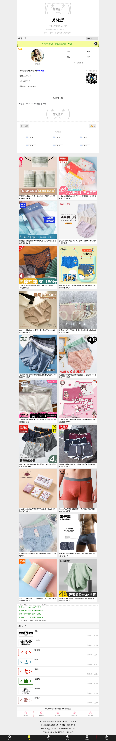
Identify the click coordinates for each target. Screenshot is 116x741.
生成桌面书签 (59, 732)
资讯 (88, 51)
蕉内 (36, 631)
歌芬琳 (37, 698)
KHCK (37, 650)
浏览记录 (73, 721)
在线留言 (80, 63)
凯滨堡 (37, 688)
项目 (88, 57)
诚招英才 (65, 721)
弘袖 (36, 660)
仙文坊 (37, 679)
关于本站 (43, 721)
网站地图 (69, 732)
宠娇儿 (37, 669)
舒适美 (37, 640)
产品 (68, 51)
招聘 (68, 57)
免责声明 (58, 721)
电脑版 (43, 728)
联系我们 (50, 721)
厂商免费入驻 (47, 732)
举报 (26, 126)
